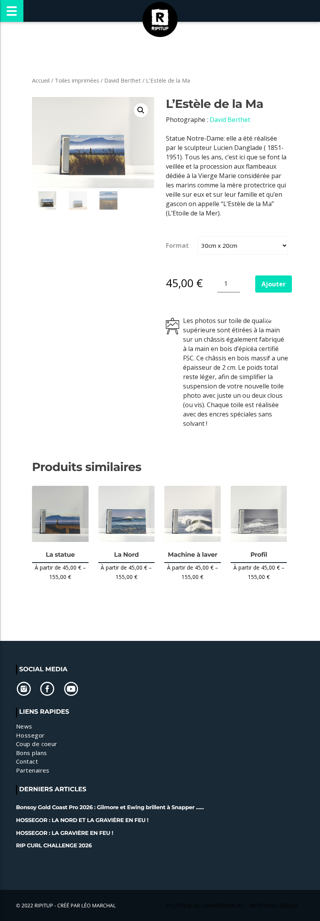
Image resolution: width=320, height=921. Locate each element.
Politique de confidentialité (205, 905)
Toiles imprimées (77, 80)
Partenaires (33, 770)
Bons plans (31, 753)
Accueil (41, 80)
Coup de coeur (36, 744)
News (24, 726)
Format (177, 245)
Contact (27, 761)
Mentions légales (274, 905)
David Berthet (122, 80)
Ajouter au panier (273, 286)
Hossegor (30, 735)
